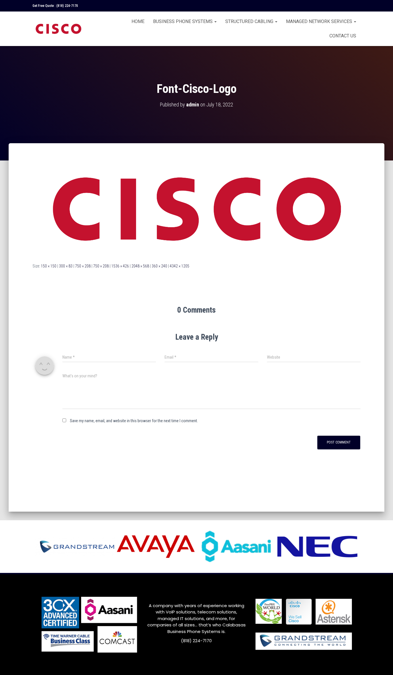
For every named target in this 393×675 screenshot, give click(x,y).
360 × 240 (159, 266)
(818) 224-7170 (67, 6)
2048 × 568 (140, 266)
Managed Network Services (319, 21)
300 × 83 (66, 266)
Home (137, 21)
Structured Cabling (249, 21)
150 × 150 (48, 266)
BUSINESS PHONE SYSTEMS (183, 21)
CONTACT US (342, 36)
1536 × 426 (120, 266)
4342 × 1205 (179, 266)
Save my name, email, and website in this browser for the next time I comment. (134, 420)
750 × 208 (83, 266)
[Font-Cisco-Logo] (196, 208)
